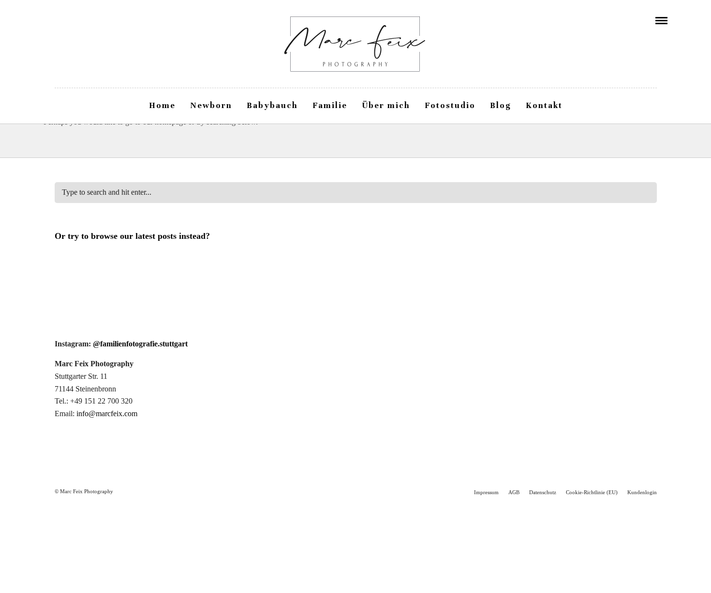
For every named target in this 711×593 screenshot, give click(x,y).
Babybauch (272, 105)
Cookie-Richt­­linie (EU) (592, 492)
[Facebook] (47, 20)
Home (162, 105)
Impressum (486, 492)
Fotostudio (450, 105)
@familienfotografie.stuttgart (140, 344)
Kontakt (544, 105)
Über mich (386, 105)
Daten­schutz (542, 492)
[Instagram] (60, 20)
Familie (329, 105)
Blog (500, 105)
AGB (513, 492)
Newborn (211, 105)
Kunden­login (642, 492)
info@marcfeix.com (106, 413)
